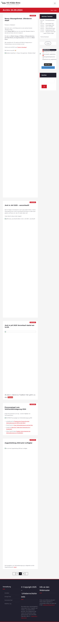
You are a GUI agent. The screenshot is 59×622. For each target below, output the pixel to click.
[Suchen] (44, 86)
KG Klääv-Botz (13, 3)
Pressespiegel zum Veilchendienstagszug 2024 (15, 408)
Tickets (48, 43)
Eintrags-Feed (8, 596)
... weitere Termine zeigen (48, 33)
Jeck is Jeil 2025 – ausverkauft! (17, 205)
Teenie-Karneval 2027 (50, 28)
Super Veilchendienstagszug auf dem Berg (23, 425)
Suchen (44, 75)
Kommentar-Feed (8, 600)
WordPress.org (8, 603)
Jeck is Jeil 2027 (49, 26)
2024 (55, 10)
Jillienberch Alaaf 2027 (50, 31)
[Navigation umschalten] (55, 3)
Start (52, 10)
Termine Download (44, 36)
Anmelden (7, 593)
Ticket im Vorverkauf (22, 47)
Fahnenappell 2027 (49, 23)
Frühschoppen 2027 (49, 25)
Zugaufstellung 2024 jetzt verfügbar (18, 443)
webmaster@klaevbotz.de (49, 605)
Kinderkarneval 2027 (50, 30)
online (15, 567)
